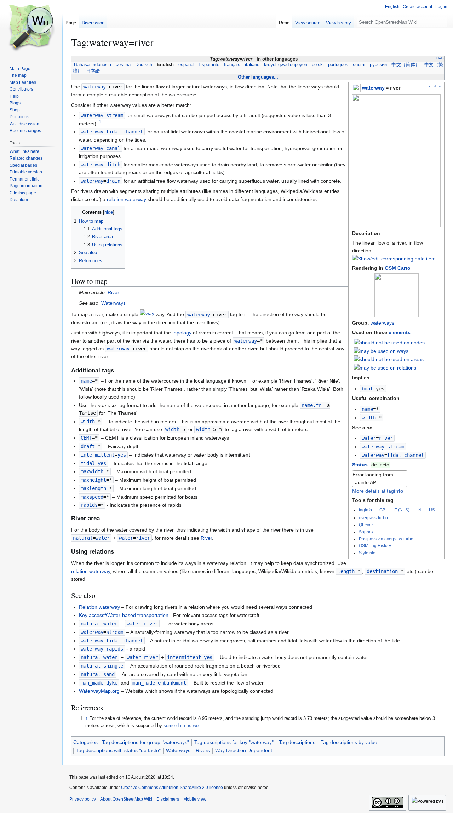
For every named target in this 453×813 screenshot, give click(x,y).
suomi (359, 64)
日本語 (93, 70)
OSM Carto (398, 268)
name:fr (311, 405)
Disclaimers (167, 799)
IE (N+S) (401, 510)
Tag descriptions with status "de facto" (118, 750)
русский (378, 64)
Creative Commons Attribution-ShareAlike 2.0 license (172, 787)
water (369, 438)
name (367, 409)
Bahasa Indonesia (93, 64)
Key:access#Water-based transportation (123, 615)
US (432, 510)
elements (400, 332)
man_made (92, 683)
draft (88, 446)
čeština (123, 64)
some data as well (182, 725)
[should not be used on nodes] (389, 342)
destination (382, 571)
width (369, 417)
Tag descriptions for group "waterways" (145, 742)
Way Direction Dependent (243, 750)
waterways (382, 323)
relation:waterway (126, 199)
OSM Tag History (375, 545)
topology (181, 333)
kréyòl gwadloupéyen (286, 64)
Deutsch (143, 64)
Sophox (366, 531)
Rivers (203, 750)
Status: (360, 465)
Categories (85, 742)
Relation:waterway (99, 607)
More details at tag (377, 491)
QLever (366, 524)
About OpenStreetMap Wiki (126, 799)
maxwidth (92, 471)
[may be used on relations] (385, 367)
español (186, 64)
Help (440, 58)
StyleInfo (367, 552)
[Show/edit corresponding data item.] (394, 259)
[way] (147, 314)
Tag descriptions (297, 742)
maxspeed (92, 497)
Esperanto (209, 64)
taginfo (365, 510)
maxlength (93, 488)
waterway (373, 88)
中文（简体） (405, 64)
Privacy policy (82, 799)
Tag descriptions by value (349, 742)
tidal (88, 463)
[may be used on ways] (381, 351)
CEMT (86, 438)
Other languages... (258, 77)
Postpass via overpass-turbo (386, 539)
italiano (252, 64)
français (232, 64)
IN (419, 510)
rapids (89, 505)
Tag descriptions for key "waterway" (234, 742)
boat (367, 388)
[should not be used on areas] (389, 359)
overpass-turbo (373, 517)
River (113, 292)
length (346, 571)
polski (317, 64)
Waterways (113, 303)
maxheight (93, 480)
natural (83, 538)
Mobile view (194, 799)
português (338, 64)
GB (382, 510)
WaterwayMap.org (99, 691)
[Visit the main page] (31, 28)
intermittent (98, 455)
